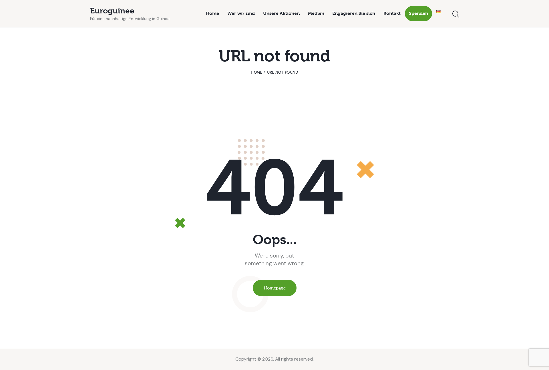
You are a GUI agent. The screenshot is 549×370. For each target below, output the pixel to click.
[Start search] (456, 14)
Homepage (275, 288)
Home (256, 72)
